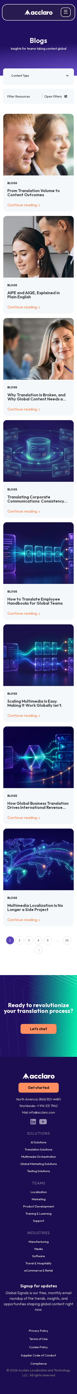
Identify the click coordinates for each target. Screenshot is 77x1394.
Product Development (38, 1206)
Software (38, 1256)
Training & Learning (38, 1213)
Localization (38, 1192)
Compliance (38, 1363)
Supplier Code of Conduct (38, 1355)
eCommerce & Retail (38, 1270)
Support (38, 1221)
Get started (38, 1087)
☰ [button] (65, 12)
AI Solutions (38, 1142)
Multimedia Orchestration (38, 1157)
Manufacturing (39, 1242)
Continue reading (22, 205)
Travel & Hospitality (38, 1263)
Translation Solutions (38, 1149)
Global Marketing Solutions (38, 1164)
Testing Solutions (38, 1171)
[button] (38, 75)
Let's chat (38, 1028)
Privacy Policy (38, 1331)
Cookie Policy (38, 1347)
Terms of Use (38, 1339)
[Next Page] (38, 950)
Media (38, 1249)
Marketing (39, 1199)
